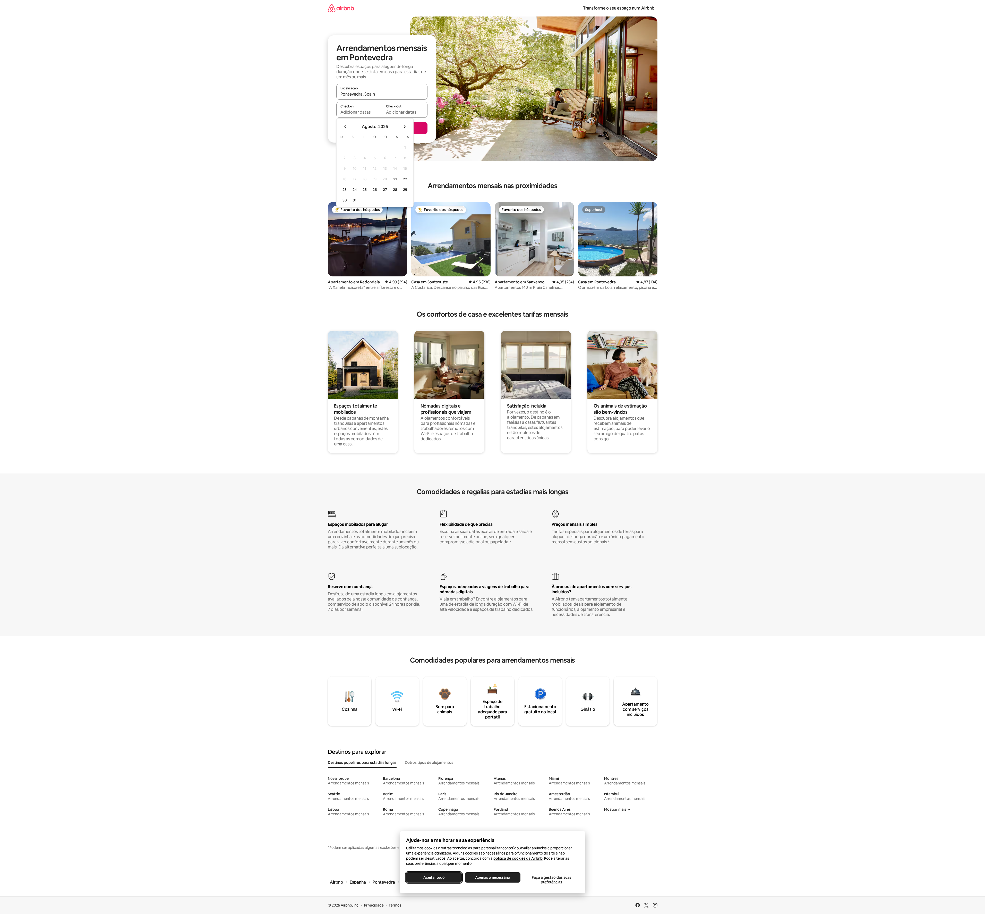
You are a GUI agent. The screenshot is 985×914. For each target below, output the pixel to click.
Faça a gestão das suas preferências (551, 879)
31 (354, 200)
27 (385, 189)
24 (355, 189)
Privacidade (374, 905)
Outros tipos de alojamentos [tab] (429, 762)
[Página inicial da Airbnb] (341, 8)
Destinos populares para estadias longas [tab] (362, 762)
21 (395, 179)
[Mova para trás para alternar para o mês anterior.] (345, 126)
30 (344, 200)
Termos (395, 905)
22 (405, 179)
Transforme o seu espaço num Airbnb (618, 8)
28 (395, 189)
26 (375, 189)
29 (405, 189)
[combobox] (381, 94)
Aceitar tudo (433, 877)
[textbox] (359, 112)
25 (365, 189)
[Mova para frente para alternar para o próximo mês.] (404, 126)
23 (344, 189)
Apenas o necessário (492, 877)
